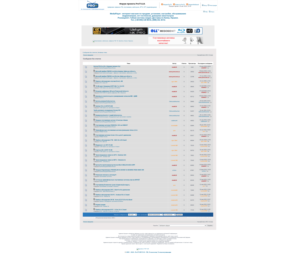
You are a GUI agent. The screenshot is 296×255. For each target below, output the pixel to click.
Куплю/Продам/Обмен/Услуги (107, 68)
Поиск (212, 11)
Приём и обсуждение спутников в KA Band (111, 201)
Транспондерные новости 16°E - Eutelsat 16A (111, 155)
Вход (205, 5)
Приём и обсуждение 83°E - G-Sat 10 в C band (111, 209)
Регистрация (213, 5)
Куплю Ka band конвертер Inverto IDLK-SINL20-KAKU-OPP (115, 165)
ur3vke (174, 170)
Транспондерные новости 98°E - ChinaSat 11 (111, 160)
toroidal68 (174, 125)
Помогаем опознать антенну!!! (106, 175)
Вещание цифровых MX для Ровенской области (112, 91)
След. (211, 217)
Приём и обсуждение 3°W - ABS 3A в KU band (111, 140)
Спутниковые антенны (105, 176)
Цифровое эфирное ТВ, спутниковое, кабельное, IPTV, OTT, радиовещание (132, 7)
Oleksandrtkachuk (174, 101)
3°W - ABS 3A (103, 141)
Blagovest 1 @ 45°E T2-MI (104, 145)
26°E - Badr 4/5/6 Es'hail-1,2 (107, 191)
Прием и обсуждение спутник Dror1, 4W (109, 81)
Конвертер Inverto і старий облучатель (109, 115)
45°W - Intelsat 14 (104, 206)
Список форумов (88, 55)
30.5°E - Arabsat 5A (104, 196)
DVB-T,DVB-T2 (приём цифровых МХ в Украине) (112, 92)
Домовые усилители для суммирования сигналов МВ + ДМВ (116, 96)
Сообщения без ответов (90, 52)
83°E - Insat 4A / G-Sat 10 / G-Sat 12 (109, 211)
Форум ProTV (167, 4)
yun (174, 130)
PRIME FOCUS (103, 131)
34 (207, 217)
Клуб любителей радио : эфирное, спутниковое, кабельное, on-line (118, 73)
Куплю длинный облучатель (105, 101)
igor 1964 (174, 81)
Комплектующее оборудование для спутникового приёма (115, 116)
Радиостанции (100, 205)
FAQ (206, 11)
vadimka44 (174, 120)
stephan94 (174, 200)
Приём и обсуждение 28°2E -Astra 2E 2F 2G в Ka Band (114, 200)
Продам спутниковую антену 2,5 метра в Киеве (112, 120)
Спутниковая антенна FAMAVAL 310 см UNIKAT (112, 125)
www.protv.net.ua (174, 71)
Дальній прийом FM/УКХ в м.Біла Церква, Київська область (116, 71)
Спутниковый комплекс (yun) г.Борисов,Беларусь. (113, 185)
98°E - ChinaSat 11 (104, 161)
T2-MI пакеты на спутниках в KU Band (109, 87)
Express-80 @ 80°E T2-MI (104, 150)
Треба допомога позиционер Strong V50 (107, 110)
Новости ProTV (180, 4)
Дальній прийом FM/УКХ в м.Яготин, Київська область (114, 76)
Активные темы (102, 52)
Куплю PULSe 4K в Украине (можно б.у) (107, 66)
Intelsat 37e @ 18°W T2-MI (104, 106)
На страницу (191, 217)
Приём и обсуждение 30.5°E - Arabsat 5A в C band (112, 195)
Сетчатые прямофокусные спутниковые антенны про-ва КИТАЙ (118, 180)
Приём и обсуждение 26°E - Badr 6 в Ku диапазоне (113, 190)
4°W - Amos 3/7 (103, 82)
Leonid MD (174, 145)
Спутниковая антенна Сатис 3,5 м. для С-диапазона (113, 135)
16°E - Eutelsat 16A (104, 156)
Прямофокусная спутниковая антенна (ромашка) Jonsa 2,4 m (116, 130)
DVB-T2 (101, 97)
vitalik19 (174, 67)
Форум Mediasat (193, 4)
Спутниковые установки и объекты (108, 186)
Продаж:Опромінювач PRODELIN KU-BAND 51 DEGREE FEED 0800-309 (120, 170)
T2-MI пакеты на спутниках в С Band (109, 107)
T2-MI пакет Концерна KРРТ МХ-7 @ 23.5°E (110, 86)
